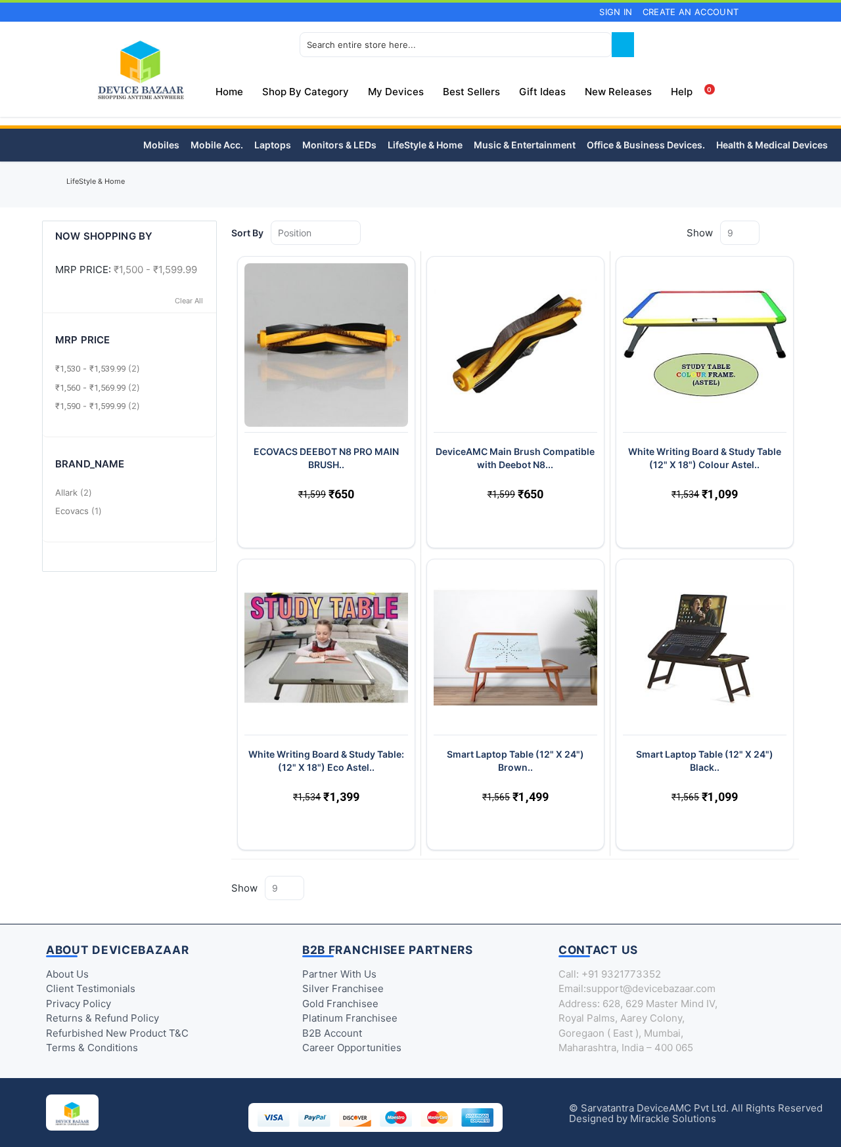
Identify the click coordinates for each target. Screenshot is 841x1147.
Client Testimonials (90, 988)
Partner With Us (339, 974)
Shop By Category (305, 91)
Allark (75, 492)
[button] (261, 524)
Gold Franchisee (340, 1003)
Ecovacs (80, 511)
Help (682, 91)
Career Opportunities (351, 1047)
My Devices (396, 91)
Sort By (247, 232)
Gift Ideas (542, 91)
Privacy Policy (78, 1003)
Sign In (615, 12)
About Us (67, 974)
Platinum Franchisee (350, 1018)
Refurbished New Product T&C (117, 1033)
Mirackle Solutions (673, 1118)
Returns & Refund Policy (102, 1018)
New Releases (618, 91)
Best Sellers (471, 91)
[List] (794, 232)
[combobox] (456, 44)
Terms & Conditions (92, 1047)
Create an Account (691, 12)
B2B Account (332, 1033)
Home (48, 184)
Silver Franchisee (343, 988)
